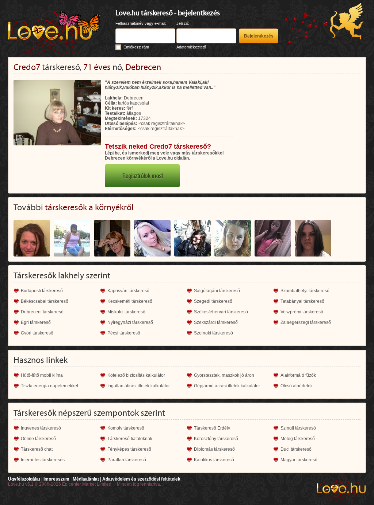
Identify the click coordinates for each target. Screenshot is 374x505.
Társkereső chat (37, 449)
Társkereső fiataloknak (129, 438)
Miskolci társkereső (126, 311)
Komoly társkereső (125, 428)
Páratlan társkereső (126, 459)
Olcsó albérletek (296, 385)
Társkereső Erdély (212, 428)
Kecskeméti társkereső (129, 301)
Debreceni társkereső (42, 311)
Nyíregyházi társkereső (130, 322)
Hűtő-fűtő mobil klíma (42, 375)
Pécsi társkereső (123, 333)
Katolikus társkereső (214, 459)
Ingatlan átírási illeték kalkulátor (138, 385)
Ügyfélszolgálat (24, 479)
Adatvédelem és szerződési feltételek (141, 479)
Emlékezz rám (136, 47)
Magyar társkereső (298, 459)
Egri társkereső (36, 322)
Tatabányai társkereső (302, 301)
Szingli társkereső (298, 428)
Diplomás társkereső (214, 449)
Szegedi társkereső (213, 301)
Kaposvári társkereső (128, 290)
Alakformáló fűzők (298, 375)
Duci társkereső (296, 449)
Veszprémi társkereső (301, 311)
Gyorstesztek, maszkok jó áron (224, 375)
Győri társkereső (37, 333)
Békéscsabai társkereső (44, 301)
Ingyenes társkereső (41, 428)
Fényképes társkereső (129, 449)
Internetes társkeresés (43, 459)
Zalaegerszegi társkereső (305, 322)
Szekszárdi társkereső (216, 322)
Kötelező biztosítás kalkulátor (136, 375)
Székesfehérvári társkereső (221, 311)
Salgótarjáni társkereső (217, 290)
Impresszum (56, 479)
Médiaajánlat (86, 479)
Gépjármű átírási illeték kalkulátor (227, 385)
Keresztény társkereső (216, 438)
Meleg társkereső (297, 438)
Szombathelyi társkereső (304, 290)
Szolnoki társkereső (213, 333)
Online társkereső (38, 438)
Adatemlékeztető (191, 47)
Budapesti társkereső (42, 290)
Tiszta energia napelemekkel (49, 385)
